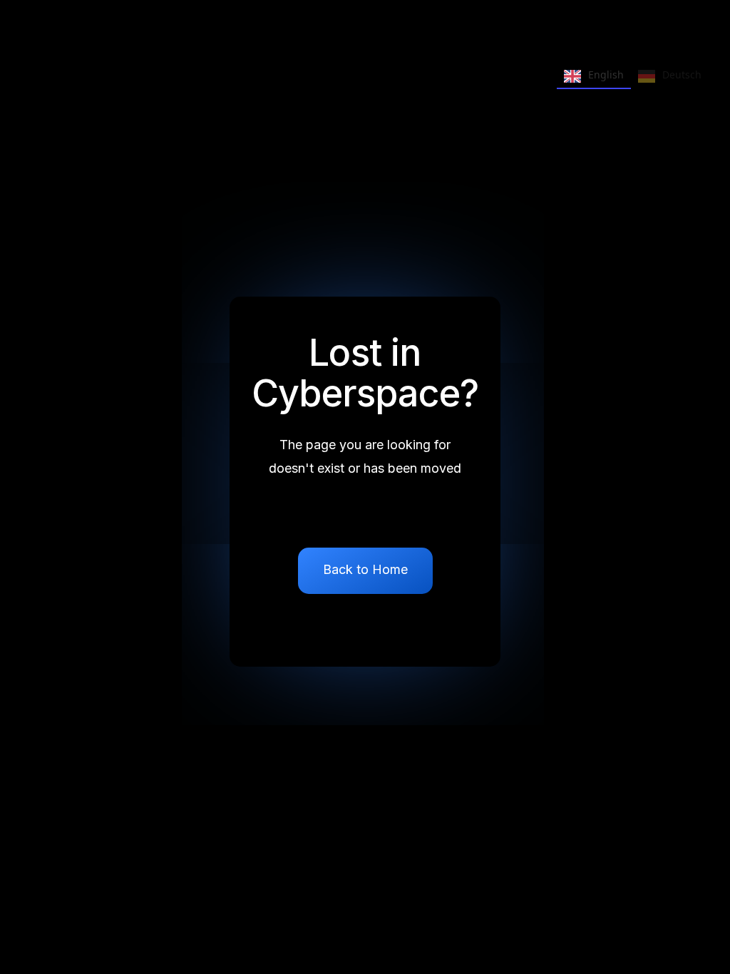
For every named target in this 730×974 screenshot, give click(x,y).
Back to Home (365, 569)
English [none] (606, 74)
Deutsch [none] (681, 74)
